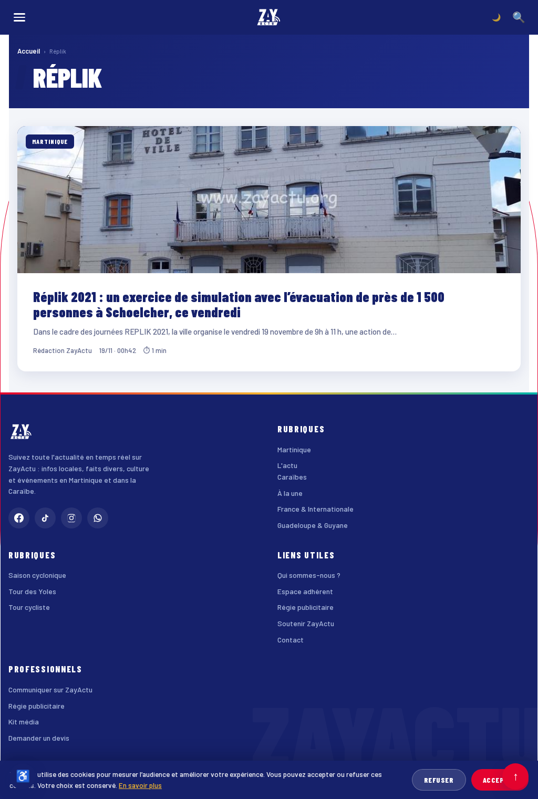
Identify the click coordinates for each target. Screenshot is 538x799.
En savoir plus (140, 785)
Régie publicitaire (305, 607)
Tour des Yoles (32, 591)
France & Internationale (315, 508)
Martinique (294, 449)
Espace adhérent (305, 591)
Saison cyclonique (37, 574)
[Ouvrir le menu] (19, 17)
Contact (290, 639)
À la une (290, 493)
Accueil (28, 51)
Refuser (439, 779)
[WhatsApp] (97, 517)
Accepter (500, 779)
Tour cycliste (29, 607)
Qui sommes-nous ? (308, 574)
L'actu (287, 465)
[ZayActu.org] (269, 17)
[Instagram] (71, 517)
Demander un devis (38, 737)
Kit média (23, 721)
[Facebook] (18, 517)
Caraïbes (292, 476)
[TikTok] (45, 517)
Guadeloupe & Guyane (312, 525)
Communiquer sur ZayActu (50, 689)
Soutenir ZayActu (305, 623)
